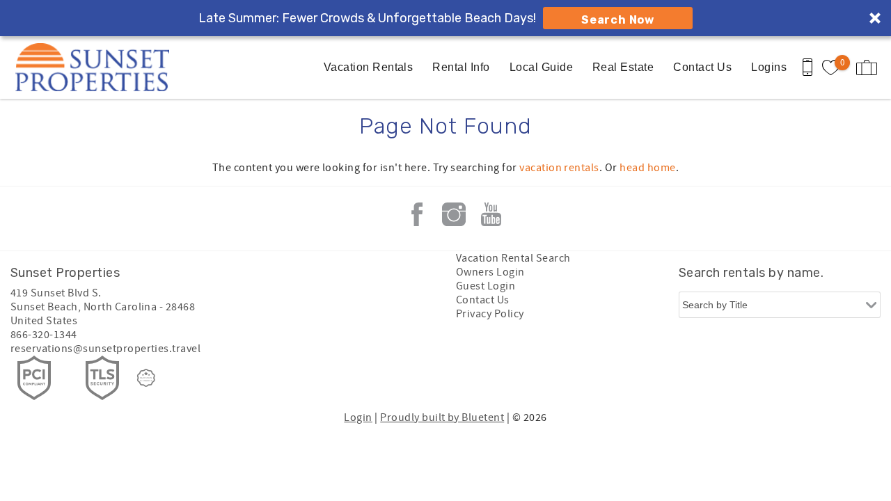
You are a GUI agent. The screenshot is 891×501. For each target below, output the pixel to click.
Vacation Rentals (368, 67)
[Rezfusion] (146, 378)
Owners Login (490, 272)
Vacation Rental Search (513, 258)
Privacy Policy (490, 314)
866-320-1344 (43, 335)
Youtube (491, 214)
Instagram (454, 214)
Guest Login (485, 286)
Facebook (417, 214)
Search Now (617, 19)
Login (358, 417)
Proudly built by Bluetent (442, 417)
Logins (769, 67)
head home (647, 168)
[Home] (96, 67)
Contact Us (702, 67)
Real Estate (623, 67)
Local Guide (541, 67)
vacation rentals (559, 168)
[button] (445, 18)
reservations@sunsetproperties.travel (105, 349)
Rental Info (460, 67)
